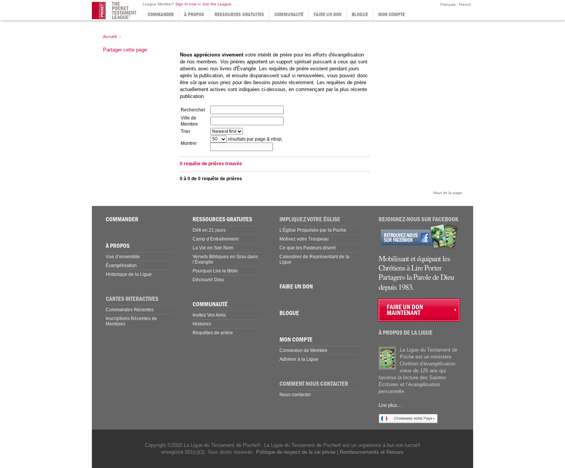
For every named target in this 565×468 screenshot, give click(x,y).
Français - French (455, 4)
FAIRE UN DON (327, 14)
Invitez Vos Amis (209, 315)
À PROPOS (194, 14)
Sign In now (185, 4)
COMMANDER (161, 14)
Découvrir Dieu (208, 279)
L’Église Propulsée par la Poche (312, 230)
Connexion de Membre (303, 350)
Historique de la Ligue (129, 274)
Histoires (202, 324)
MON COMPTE (391, 14)
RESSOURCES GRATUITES (239, 14)
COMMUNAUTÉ (288, 14)
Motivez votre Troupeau (304, 239)
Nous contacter (295, 394)
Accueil (109, 36)
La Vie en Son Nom (213, 248)
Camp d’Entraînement (215, 239)
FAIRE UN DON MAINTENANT (405, 310)
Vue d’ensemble (123, 256)
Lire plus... (390, 405)
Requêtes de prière (213, 332)
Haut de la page (447, 193)
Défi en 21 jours (209, 230)
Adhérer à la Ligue (298, 359)
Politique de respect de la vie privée (296, 452)
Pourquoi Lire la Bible (215, 271)
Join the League (216, 4)
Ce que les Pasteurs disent (307, 248)
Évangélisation (121, 265)
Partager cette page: (125, 50)
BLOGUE (360, 14)
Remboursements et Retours (372, 452)
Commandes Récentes (130, 309)
